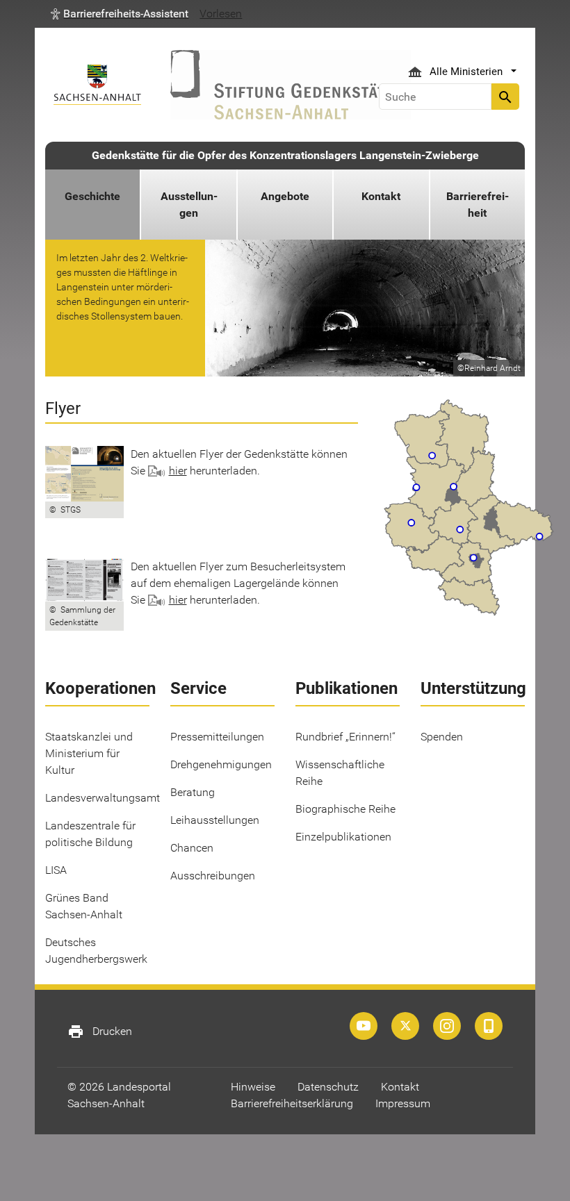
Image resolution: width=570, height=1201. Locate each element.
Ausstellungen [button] (189, 205)
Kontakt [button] (380, 196)
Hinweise (253, 1086)
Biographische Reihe (345, 808)
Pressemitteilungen (217, 736)
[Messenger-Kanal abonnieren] (489, 1026)
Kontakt (400, 1086)
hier (178, 470)
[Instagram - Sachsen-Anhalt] (447, 1026)
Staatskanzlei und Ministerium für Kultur (89, 753)
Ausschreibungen (212, 875)
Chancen (191, 847)
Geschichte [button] (92, 196)
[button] (119, 14)
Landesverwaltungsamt (102, 797)
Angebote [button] (285, 196)
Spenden (442, 736)
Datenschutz (328, 1086)
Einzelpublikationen (343, 836)
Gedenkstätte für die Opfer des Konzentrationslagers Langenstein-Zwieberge (285, 155)
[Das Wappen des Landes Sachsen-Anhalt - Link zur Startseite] (97, 85)
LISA (56, 870)
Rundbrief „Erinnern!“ (345, 736)
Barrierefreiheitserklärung (292, 1103)
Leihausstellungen (214, 820)
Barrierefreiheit (477, 205)
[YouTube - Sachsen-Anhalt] (363, 1026)
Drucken (99, 1031)
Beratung (192, 792)
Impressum (402, 1103)
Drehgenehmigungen (221, 764)
